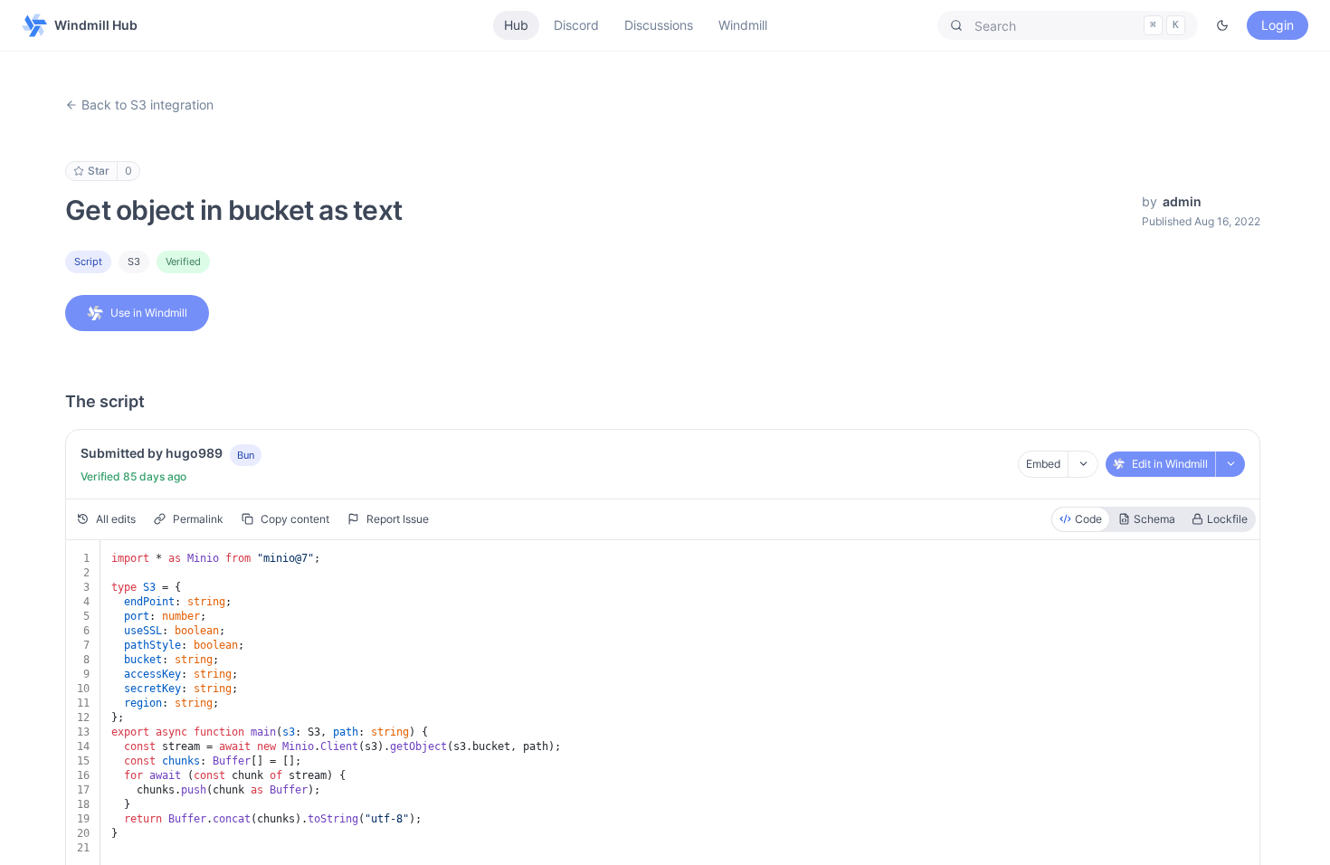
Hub (516, 25)
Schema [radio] (1154, 519)
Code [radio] (1088, 519)
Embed (1043, 464)
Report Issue (397, 519)
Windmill (742, 25)
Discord (576, 25)
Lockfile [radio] (1227, 519)
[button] (1067, 25)
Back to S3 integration (147, 104)
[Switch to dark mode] (1222, 25)
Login (1277, 25)
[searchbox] (1067, 25)
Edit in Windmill (1170, 464)
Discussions (658, 25)
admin (1182, 201)
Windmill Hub (96, 25)
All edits (116, 519)
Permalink (198, 519)
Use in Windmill (148, 312)
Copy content (295, 519)
